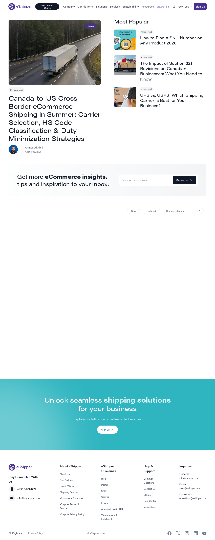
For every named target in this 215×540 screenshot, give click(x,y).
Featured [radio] (151, 210)
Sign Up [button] (200, 6)
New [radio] (133, 210)
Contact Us (150, 488)
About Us (65, 474)
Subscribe (182, 180)
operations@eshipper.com (192, 498)
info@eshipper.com (28, 498)
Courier (105, 496)
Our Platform (85, 6)
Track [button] (179, 6)
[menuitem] (16, 533)
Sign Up (105, 429)
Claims (147, 494)
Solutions (101, 6)
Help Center (150, 500)
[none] (16, 533)
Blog (103, 478)
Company (69, 6)
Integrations (150, 506)
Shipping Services (69, 492)
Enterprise (163, 6)
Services (115, 6)
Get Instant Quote (47, 6)
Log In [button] (188, 6)
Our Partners (66, 480)
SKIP (103, 490)
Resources (147, 6)
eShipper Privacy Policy (72, 514)
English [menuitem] (16, 533)
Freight (105, 502)
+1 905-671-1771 (26, 489)
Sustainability (130, 6)
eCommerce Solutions (71, 498)
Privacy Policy (35, 533)
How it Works (67, 486)
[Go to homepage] (20, 6)
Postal (104, 484)
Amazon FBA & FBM (112, 508)
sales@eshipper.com (190, 488)
